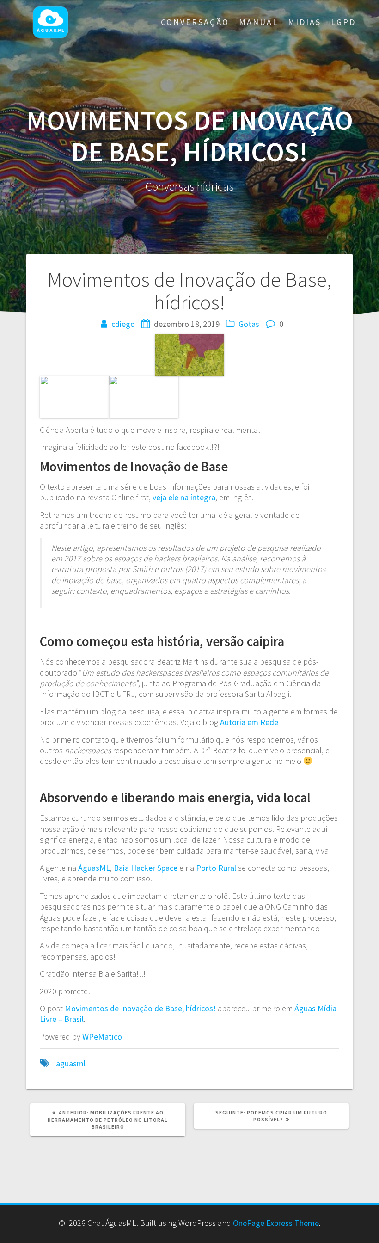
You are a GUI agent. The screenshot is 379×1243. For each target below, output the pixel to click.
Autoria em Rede (249, 722)
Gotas (248, 324)
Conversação (195, 22)
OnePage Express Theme (276, 1223)
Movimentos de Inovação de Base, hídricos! (140, 1008)
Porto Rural (216, 867)
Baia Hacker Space (145, 867)
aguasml (71, 1063)
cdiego (123, 324)
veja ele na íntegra (184, 497)
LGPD (343, 22)
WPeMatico (102, 1036)
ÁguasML (94, 867)
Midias (304, 22)
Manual (258, 22)
